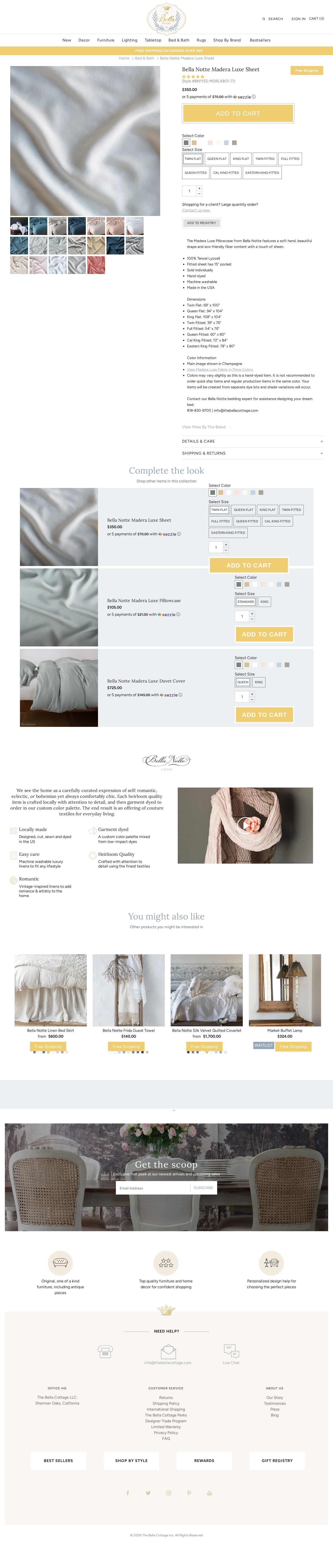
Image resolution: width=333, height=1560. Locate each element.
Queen (242, 682)
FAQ (166, 1438)
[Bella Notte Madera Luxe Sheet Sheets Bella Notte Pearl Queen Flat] (38, 265)
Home (124, 58)
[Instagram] (168, 1494)
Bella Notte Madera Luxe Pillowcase (144, 600)
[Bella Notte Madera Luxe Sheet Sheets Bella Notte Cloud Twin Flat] (38, 245)
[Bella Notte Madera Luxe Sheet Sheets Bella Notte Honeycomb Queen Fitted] (96, 245)
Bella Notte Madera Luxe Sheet (139, 520)
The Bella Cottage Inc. (158, 1535)
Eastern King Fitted (262, 173)
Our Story (274, 1397)
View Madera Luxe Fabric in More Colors (220, 369)
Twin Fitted (264, 159)
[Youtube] (209, 1494)
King (264, 602)
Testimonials (275, 1403)
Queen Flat (216, 159)
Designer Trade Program (165, 1421)
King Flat (241, 159)
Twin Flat (193, 159)
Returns (166, 1397)
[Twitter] (148, 1494)
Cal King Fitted (226, 173)
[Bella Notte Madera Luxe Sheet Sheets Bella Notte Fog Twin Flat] (77, 245)
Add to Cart (238, 113)
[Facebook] (127, 1494)
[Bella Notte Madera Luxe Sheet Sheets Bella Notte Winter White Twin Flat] (85, 141)
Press (274, 1409)
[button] (193, 77)
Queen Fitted (196, 173)
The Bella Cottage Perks (166, 1415)
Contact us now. (196, 210)
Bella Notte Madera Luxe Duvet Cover (146, 681)
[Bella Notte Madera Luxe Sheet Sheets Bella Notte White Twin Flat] (58, 265)
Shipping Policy (166, 1403)
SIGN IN (299, 19)
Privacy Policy (166, 1432)
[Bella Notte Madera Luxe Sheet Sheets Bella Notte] (19, 226)
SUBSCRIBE (203, 1188)
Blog (275, 1415)
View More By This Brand (203, 427)
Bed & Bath (144, 58)
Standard (245, 602)
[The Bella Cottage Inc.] (166, 5)
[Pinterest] (189, 1494)
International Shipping (166, 1409)
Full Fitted (290, 159)
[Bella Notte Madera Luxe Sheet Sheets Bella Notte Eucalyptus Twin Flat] (58, 245)
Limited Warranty (166, 1426)
